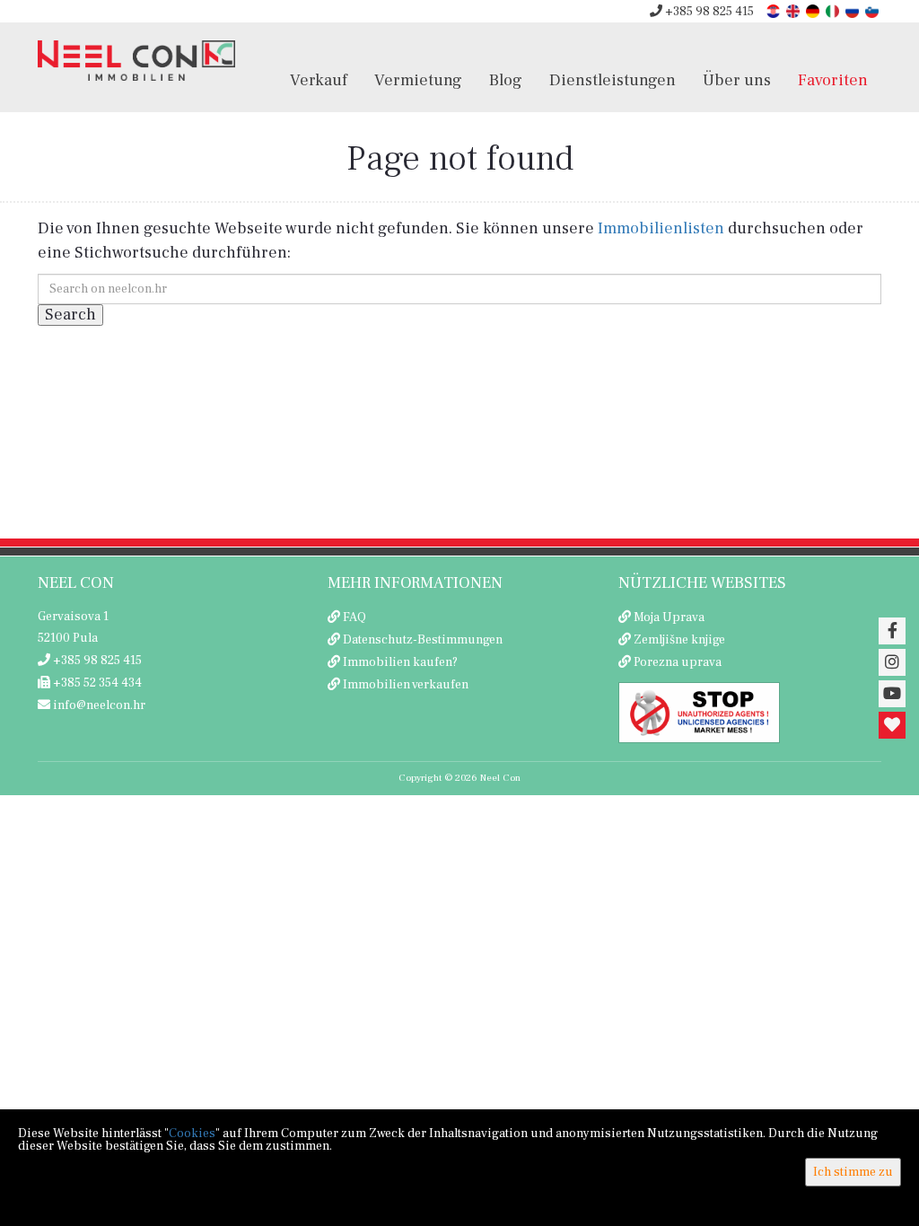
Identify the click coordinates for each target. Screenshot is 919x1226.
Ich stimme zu (853, 1172)
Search (70, 314)
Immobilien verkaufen (405, 685)
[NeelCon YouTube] (892, 693)
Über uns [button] (737, 80)
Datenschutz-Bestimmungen (423, 640)
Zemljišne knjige (679, 640)
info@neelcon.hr (97, 705)
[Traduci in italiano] (834, 10)
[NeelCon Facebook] (892, 630)
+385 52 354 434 (96, 683)
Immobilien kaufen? (400, 662)
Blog (505, 80)
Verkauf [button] (318, 80)
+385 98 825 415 (708, 12)
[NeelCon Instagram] (892, 662)
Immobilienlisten (661, 228)
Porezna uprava (678, 662)
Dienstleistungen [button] (612, 80)
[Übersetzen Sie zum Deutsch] (814, 10)
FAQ (354, 617)
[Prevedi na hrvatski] (774, 10)
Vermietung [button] (418, 80)
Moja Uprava (669, 617)
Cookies (192, 1133)
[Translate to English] (794, 10)
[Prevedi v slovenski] (873, 10)
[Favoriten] (892, 725)
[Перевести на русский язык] (853, 10)
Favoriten (833, 80)
